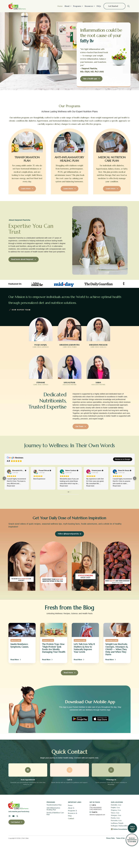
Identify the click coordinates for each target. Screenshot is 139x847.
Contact (71, 818)
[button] (128, 6)
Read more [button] (37, 486)
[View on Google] (9, 471)
